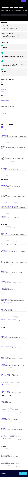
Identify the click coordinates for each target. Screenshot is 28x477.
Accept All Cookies (23, 472)
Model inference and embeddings (5, 264)
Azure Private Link (3, 336)
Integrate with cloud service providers (5, 100)
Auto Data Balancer (3, 175)
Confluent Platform (3, 135)
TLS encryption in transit (4, 309)
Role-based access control (4, 299)
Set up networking (3, 91)
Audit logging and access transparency (6, 319)
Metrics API (2, 428)
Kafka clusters (2, 157)
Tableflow (2, 243)
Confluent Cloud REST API (4, 418)
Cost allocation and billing (4, 384)
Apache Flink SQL (3, 188)
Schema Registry (3, 226)
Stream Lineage (3, 233)
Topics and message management (5, 161)
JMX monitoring (3, 401)
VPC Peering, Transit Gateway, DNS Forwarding (7, 343)
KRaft (1, 146)
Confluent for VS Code (4, 438)
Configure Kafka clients (3, 89)
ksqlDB (1, 195)
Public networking (3, 329)
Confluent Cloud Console (4, 364)
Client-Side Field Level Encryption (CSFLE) (6, 316)
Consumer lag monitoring (4, 408)
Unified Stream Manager (4, 367)
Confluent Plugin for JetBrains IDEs (5, 435)
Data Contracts (3, 240)
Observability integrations (4, 411)
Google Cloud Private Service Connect (6, 339)
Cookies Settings (23, 475)
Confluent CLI (2, 357)
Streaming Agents (3, 253)
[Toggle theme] (26, 1)
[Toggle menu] (1, 1)
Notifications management (4, 391)
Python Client (2, 455)
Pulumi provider (3, 381)
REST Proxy (2, 216)
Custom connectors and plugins (5, 209)
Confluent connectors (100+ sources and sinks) (7, 206)
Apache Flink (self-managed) (4, 185)
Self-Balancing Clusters (4, 171)
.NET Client (2, 462)
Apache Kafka (2, 142)
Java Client (2, 448)
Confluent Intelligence (4, 250)
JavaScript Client (3, 465)
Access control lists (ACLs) (4, 302)
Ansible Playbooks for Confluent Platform (6, 374)
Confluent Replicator (3, 213)
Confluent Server (3, 138)
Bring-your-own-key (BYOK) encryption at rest (7, 312)
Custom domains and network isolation (6, 346)
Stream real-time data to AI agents (4, 113)
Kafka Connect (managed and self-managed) (7, 202)
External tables (3, 271)
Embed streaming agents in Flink (4, 111)
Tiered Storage (3, 168)
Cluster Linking (3, 281)
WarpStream (2, 150)
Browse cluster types (3, 87)
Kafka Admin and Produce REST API (5, 421)
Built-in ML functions (3, 261)
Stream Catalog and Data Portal (5, 236)
